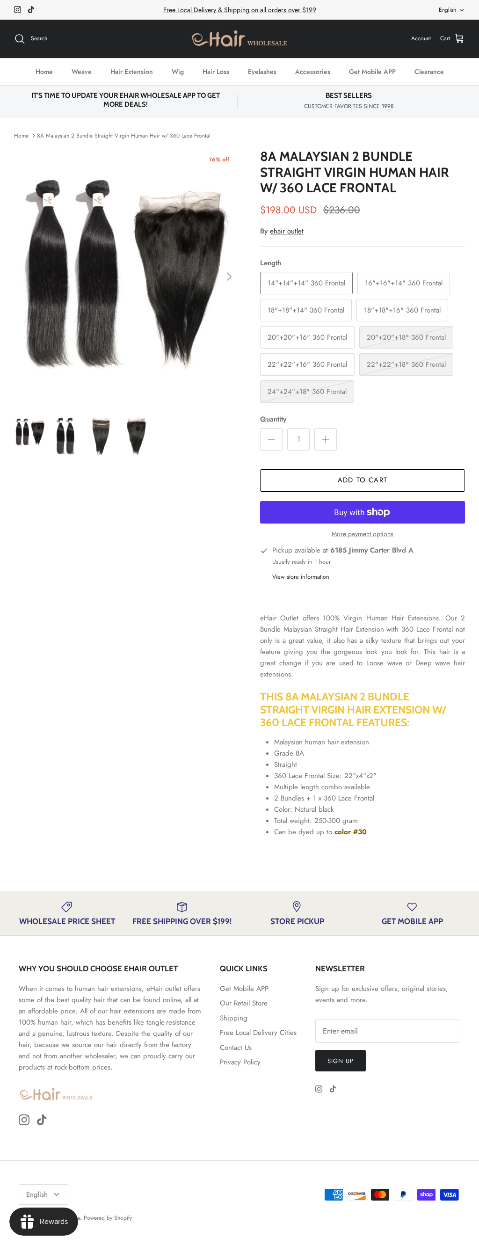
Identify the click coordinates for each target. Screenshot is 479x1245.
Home (44, 71)
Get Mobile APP (372, 71)
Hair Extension (131, 71)
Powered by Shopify (108, 1218)
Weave (82, 71)
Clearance (429, 71)
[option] (127, 276)
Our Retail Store (244, 1003)
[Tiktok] (31, 9)
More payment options (362, 534)
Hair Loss (216, 71)
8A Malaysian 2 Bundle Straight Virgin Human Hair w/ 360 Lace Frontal (123, 135)
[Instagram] (17, 9)
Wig (178, 71)
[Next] (229, 276)
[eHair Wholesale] (239, 39)
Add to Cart (362, 480)
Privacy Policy (240, 1062)
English (447, 10)
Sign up (340, 1060)
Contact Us (236, 1047)
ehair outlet (287, 231)
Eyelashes (262, 71)
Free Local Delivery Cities (258, 1032)
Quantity (273, 419)
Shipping (233, 1018)
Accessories (312, 71)
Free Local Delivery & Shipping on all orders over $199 (239, 10)
